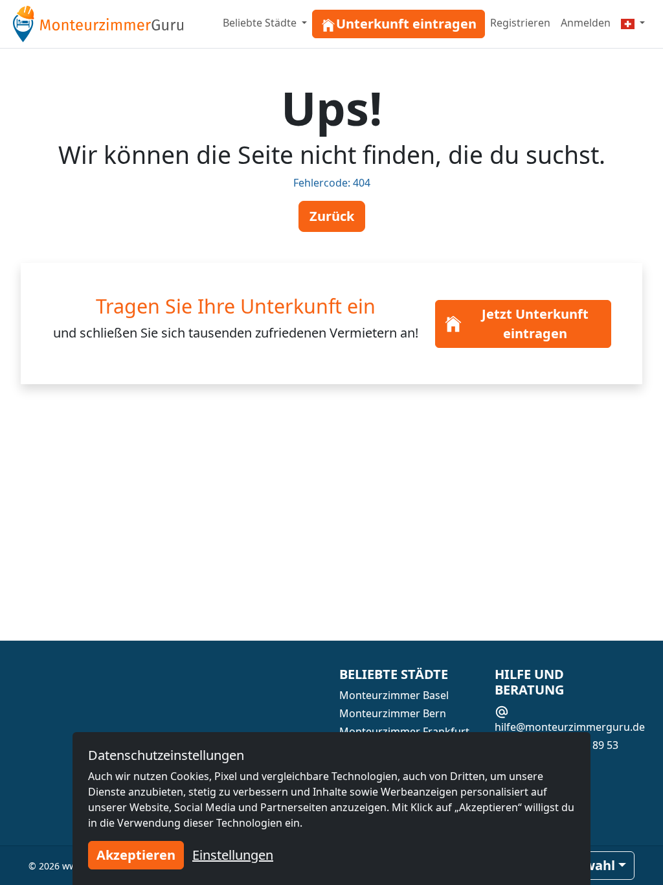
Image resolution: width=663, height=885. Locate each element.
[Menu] (633, 23)
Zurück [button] (331, 216)
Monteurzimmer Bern (392, 713)
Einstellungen (232, 855)
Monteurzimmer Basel (394, 695)
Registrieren (520, 23)
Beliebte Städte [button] (261, 23)
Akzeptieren (135, 855)
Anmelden (586, 23)
